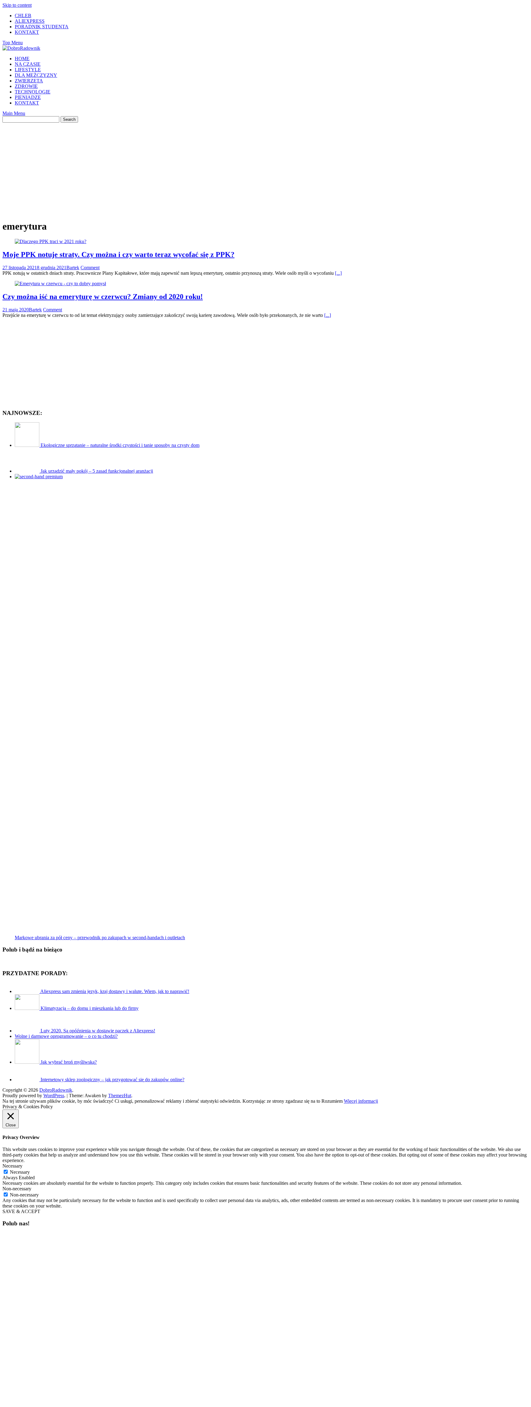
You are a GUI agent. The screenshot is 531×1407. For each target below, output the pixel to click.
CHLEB (23, 15)
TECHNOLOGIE (32, 91)
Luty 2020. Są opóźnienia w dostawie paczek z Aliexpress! (98, 1030)
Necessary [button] (12, 1166)
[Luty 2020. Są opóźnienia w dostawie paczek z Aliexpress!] (28, 1030)
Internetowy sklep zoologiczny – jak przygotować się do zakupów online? (112, 1079)
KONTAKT (27, 32)
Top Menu (12, 42)
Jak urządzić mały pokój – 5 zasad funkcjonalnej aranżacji (97, 471)
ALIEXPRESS (30, 21)
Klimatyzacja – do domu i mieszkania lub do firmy (90, 1008)
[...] (338, 273)
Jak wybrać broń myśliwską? (69, 1062)
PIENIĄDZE (28, 97)
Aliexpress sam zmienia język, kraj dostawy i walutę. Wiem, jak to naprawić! (114, 991)
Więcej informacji (361, 1101)
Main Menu (13, 113)
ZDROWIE (26, 86)
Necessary (20, 1172)
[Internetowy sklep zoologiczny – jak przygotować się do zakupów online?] (28, 1079)
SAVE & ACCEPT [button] (21, 1211)
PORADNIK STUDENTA (42, 26)
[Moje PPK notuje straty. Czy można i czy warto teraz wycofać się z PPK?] (50, 241)
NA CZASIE (28, 64)
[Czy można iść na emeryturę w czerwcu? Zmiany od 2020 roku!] (60, 283)
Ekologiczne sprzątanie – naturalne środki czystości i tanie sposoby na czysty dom (120, 445)
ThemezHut (119, 1095)
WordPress (53, 1095)
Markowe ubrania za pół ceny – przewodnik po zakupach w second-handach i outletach (100, 937)
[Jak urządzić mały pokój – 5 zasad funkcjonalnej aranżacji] (28, 471)
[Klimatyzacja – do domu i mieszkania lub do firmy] (28, 1008)
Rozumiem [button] (332, 1101)
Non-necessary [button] (16, 1188)
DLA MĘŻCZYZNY (36, 75)
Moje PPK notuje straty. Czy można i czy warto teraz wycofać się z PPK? (118, 254)
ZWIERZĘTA (29, 80)
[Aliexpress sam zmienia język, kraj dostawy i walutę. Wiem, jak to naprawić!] (27, 991)
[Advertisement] (265, 166)
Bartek (72, 267)
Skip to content (17, 5)
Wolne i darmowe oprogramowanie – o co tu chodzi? (66, 1036)
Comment (90, 267)
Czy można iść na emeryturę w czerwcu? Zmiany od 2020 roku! (102, 297)
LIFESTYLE (28, 69)
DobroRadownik (55, 1090)
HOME (22, 58)
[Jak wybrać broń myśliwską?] (28, 1062)
